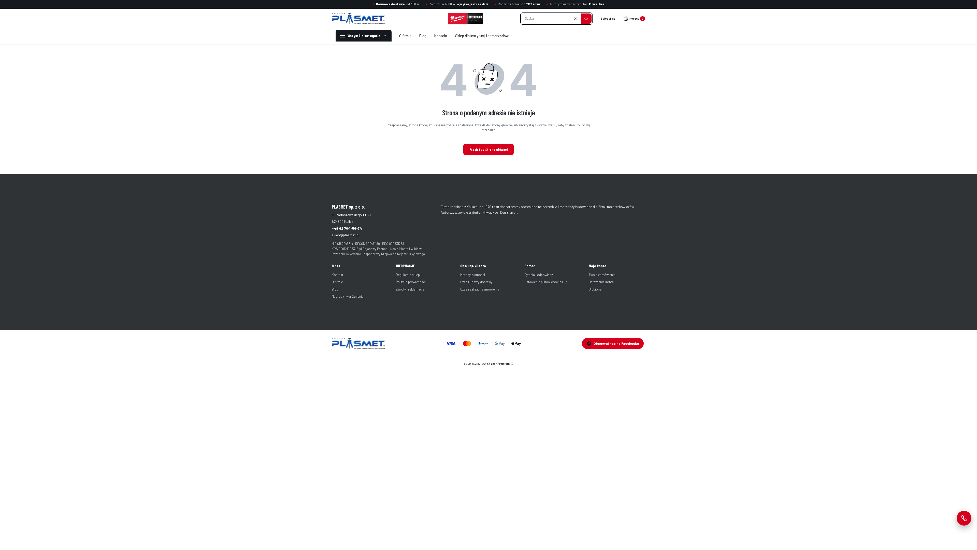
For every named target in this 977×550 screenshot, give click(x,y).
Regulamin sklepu (409, 275)
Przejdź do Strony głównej (488, 149)
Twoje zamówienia (602, 275)
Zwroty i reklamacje (410, 289)
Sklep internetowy (487, 363)
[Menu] (364, 36)
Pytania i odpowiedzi (539, 275)
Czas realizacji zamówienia (479, 289)
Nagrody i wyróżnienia (348, 296)
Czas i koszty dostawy (476, 282)
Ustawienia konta (601, 282)
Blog (335, 289)
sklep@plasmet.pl (345, 235)
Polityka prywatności (411, 282)
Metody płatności (472, 275)
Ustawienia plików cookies (544, 282)
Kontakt (337, 275)
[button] (586, 18)
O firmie (337, 282)
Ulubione (595, 289)
